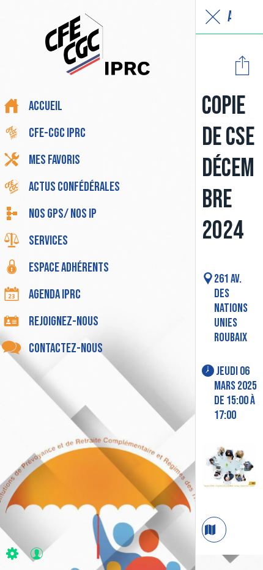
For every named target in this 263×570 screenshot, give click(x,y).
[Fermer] (213, 17)
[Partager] (242, 65)
